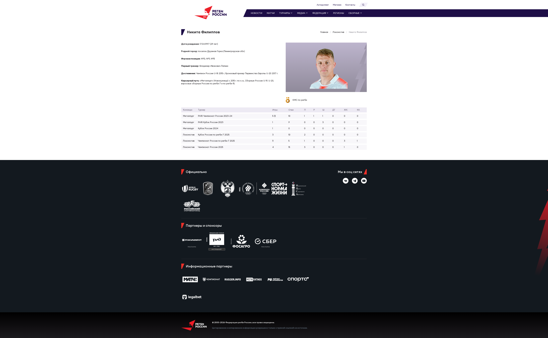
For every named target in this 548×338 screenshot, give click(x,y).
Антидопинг (323, 4)
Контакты (350, 4)
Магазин (337, 4)
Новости (256, 13)
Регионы (338, 13)
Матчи (271, 13)
